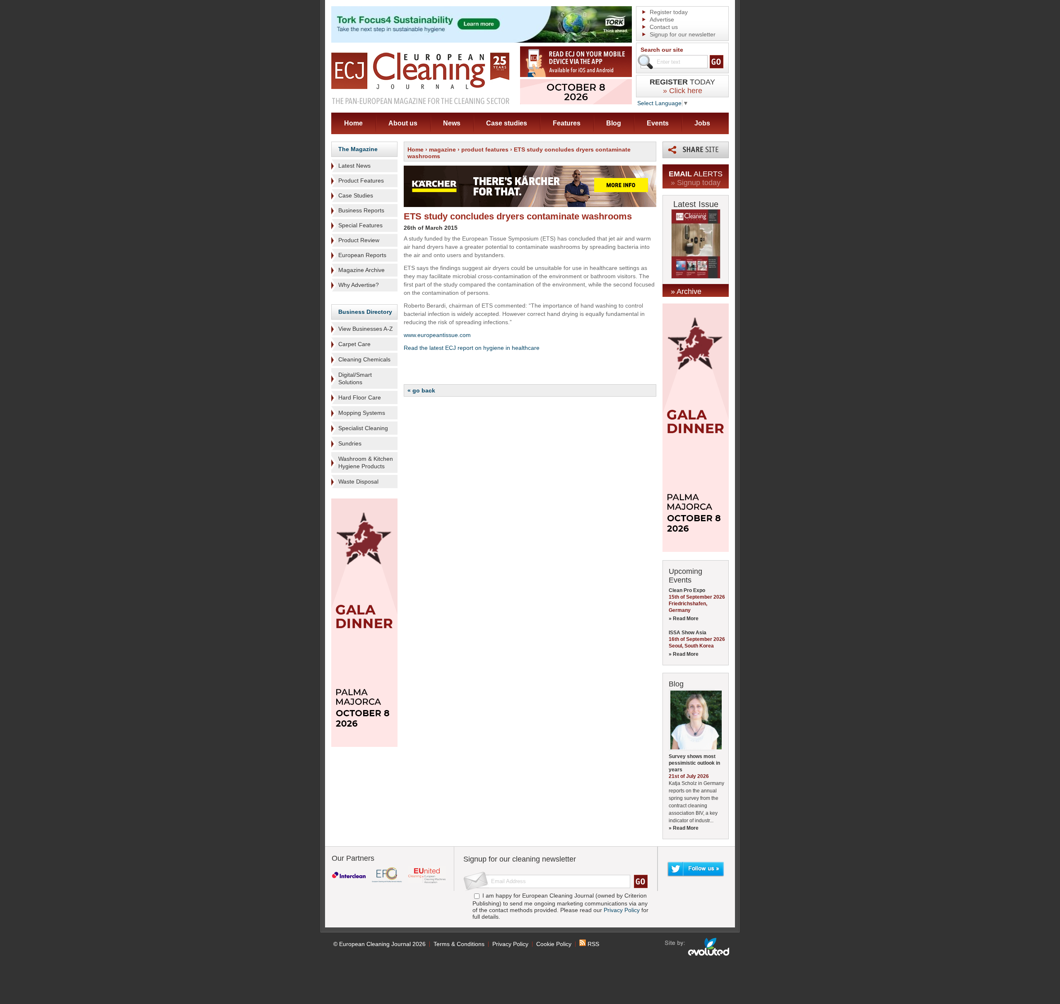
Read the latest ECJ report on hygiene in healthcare (472, 347)
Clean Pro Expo (687, 590)
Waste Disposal (358, 481)
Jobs (702, 123)
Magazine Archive (361, 270)
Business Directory (365, 311)
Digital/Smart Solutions (355, 378)
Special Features (360, 225)
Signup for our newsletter (683, 34)
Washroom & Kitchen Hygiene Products (365, 462)
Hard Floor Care (359, 397)
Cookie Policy (553, 944)
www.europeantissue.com (437, 335)
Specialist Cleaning (363, 428)
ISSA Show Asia (687, 633)
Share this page (695, 150)
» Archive (686, 291)
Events (658, 123)
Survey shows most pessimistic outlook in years (694, 763)
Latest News (354, 165)
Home (353, 123)
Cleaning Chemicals (364, 359)
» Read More (684, 618)
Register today (669, 12)
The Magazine (358, 149)
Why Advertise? (358, 285)
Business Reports (361, 210)
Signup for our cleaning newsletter (519, 859)
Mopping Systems (361, 412)
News (451, 123)
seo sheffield (697, 947)
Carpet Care (354, 344)
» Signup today (695, 182)
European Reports (362, 255)
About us (402, 123)
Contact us (664, 27)
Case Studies (355, 195)
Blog (613, 123)
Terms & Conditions (459, 944)
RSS (592, 944)
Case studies (506, 123)
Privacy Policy (622, 910)
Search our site (662, 49)
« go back (421, 390)
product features (484, 149)
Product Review (358, 240)
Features (567, 123)
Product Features (361, 180)
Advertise (662, 19)
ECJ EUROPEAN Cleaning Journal (420, 78)
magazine (442, 149)
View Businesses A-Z (365, 328)
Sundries (349, 443)
